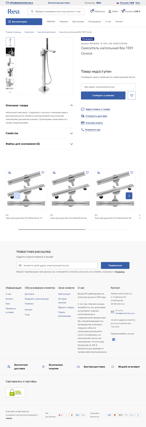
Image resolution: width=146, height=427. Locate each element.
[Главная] (13, 11)
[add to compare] (10, 173)
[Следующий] (129, 195)
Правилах (120, 271)
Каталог (28, 309)
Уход (27, 314)
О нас (108, 21)
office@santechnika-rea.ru (21, 2)
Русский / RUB (127, 2)
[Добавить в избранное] (43, 173)
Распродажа (95, 21)
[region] (10, 65)
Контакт (119, 21)
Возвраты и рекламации (37, 299)
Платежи (29, 303)
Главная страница (13, 32)
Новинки (64, 21)
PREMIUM (51, 21)
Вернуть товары (66, 307)
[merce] (9, 418)
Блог (138, 2)
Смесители (29, 32)
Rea (7, 215)
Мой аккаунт (64, 294)
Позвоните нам (92, 129)
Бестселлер (78, 21)
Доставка (29, 294)
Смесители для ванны (46, 32)
